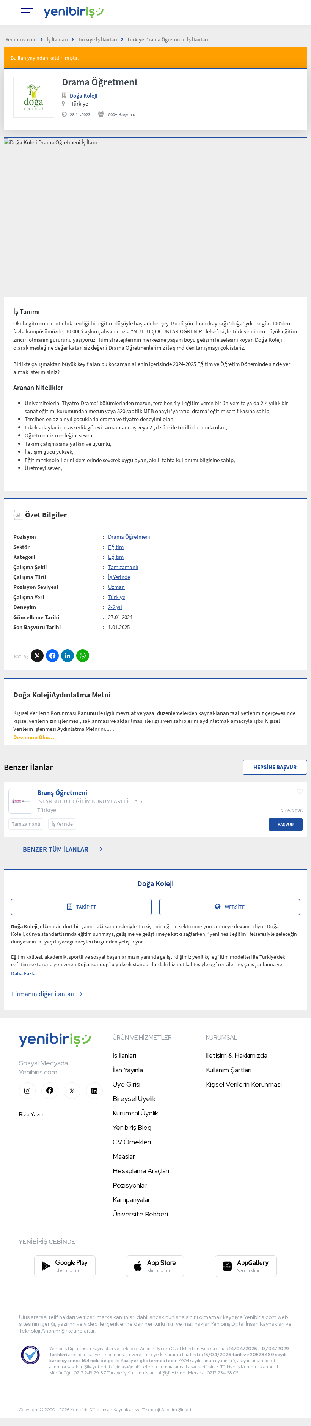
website (235, 907)
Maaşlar (124, 1156)
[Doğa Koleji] (33, 97)
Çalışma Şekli (30, 567)
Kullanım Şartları (228, 1069)
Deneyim (24, 606)
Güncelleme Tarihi (36, 617)
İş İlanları (124, 1055)
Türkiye (116, 597)
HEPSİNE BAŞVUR (275, 767)
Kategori (24, 556)
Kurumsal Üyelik (135, 1113)
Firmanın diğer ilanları (43, 993)
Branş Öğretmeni (62, 793)
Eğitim (116, 547)
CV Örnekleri (132, 1141)
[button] (34, 737)
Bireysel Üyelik (134, 1098)
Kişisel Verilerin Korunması (244, 1084)
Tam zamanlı (123, 567)
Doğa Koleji (83, 95)
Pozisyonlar (130, 1185)
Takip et (86, 907)
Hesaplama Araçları (141, 1170)
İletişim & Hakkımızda (236, 1055)
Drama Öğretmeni (129, 536)
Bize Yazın (31, 1114)
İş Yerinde (119, 576)
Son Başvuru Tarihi (37, 627)
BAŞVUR (286, 824)
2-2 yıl (115, 606)
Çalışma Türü (29, 576)
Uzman (116, 586)
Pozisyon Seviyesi (35, 586)
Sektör (21, 547)
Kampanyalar (131, 1199)
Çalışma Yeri (28, 597)
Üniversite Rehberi (140, 1214)
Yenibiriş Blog (132, 1127)
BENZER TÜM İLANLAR (55, 849)
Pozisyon (24, 536)
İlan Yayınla (128, 1069)
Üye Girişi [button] (126, 1084)
